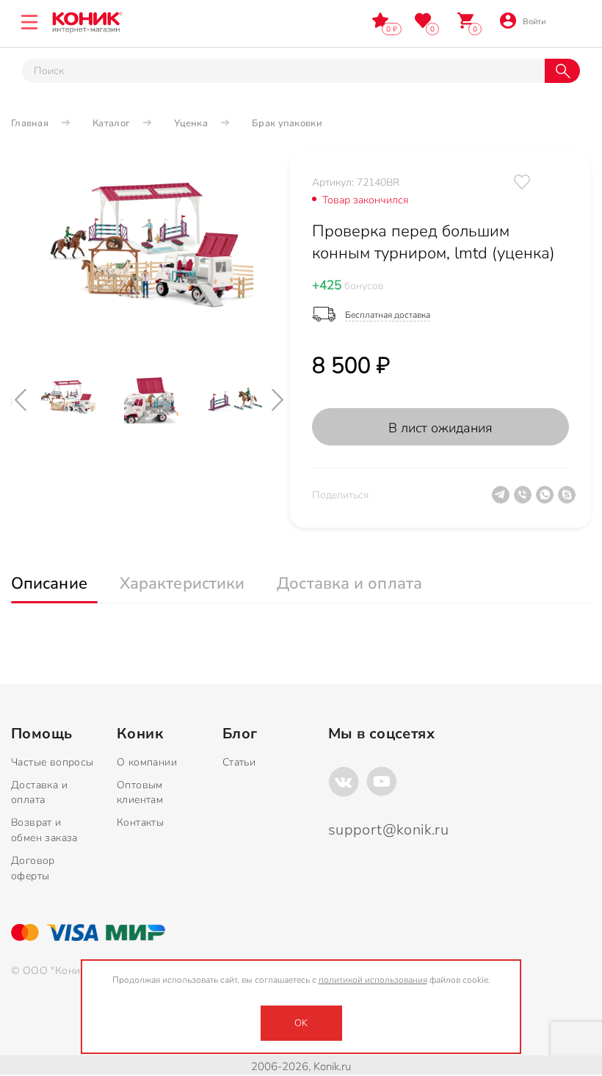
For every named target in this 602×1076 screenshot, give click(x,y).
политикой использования (373, 980)
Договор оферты (33, 868)
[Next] (279, 399)
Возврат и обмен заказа (44, 830)
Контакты (140, 822)
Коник (140, 734)
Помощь (41, 734)
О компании (147, 762)
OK (301, 1023)
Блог (240, 734)
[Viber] (525, 500)
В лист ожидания (440, 428)
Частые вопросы (52, 762)
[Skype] (569, 500)
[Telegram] (503, 500)
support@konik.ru (388, 830)
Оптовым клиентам (140, 792)
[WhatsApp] (547, 500)
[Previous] (22, 399)
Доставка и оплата (39, 792)
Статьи (238, 762)
